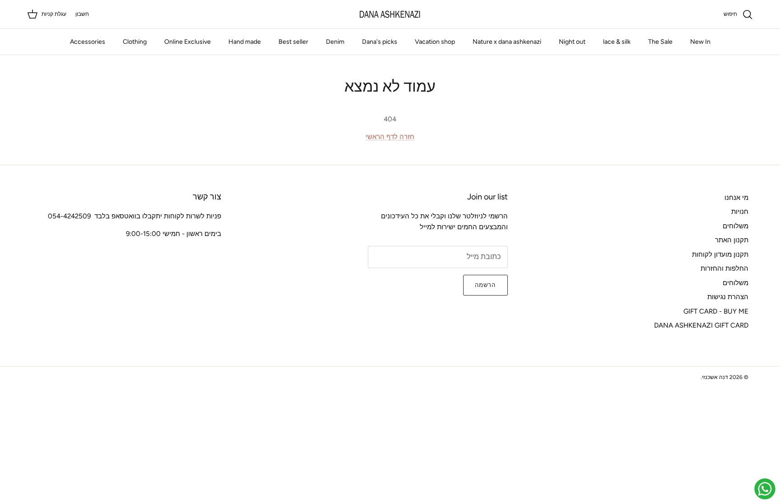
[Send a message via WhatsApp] (764, 488)
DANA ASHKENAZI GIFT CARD (701, 325)
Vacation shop (435, 42)
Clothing (135, 42)
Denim (335, 42)
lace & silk (617, 42)
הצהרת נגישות (727, 297)
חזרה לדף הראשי (390, 137)
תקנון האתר (731, 240)
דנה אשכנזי (715, 377)
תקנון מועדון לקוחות (720, 254)
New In (700, 42)
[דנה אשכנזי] (390, 14)
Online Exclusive (187, 42)
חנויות (739, 212)
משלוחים (735, 226)
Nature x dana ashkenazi (507, 42)
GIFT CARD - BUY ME (715, 311)
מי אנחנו (736, 198)
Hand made (244, 42)
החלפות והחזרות (724, 268)
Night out (572, 42)
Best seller (293, 42)
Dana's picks (379, 42)
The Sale (660, 42)
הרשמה (485, 285)
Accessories (87, 42)
